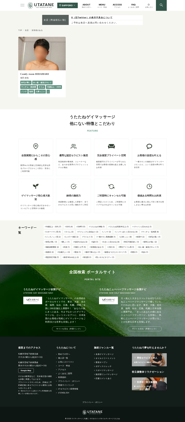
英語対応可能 (52, 257)
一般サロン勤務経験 (107, 237)
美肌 (134, 252)
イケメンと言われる (143, 226)
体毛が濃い (154, 237)
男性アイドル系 (126, 247)
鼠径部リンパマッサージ (107, 374)
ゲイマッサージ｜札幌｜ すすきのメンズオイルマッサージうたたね (96, 418)
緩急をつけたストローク (115, 252)
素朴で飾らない (93, 252)
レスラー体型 (71, 237)
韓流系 (87, 257)
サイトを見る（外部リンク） (69, 329)
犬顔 (111, 247)
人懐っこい (126, 237)
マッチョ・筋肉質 (150, 232)
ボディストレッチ (104, 366)
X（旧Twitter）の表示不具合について (92, 17)
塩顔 (95, 242)
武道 (67, 247)
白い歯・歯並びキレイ (149, 247)
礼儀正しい (64, 252)
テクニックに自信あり (88, 232)
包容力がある (80, 242)
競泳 (78, 252)
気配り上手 (80, 247)
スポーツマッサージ (105, 370)
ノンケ (107, 232)
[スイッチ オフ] (161, 5)
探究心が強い (150, 242)
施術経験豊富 (52, 247)
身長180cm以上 (71, 257)
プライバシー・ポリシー (92, 402)
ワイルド (88, 237)
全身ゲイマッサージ (105, 354)
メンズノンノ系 (53, 237)
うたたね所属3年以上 (119, 226)
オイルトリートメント (106, 358)
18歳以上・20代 (53, 226)
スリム (69, 232)
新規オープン (102, 362)
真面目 (50, 252)
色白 (145, 252)
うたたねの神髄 (97, 226)
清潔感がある (97, 247)
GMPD (81, 226)
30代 (69, 226)
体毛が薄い (51, 242)
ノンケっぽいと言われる (127, 232)
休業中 (140, 237)
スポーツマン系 (53, 232)
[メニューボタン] (22, 5)
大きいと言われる (111, 242)
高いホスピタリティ (105, 257)
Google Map (26, 370)
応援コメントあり (104, 378)
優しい (66, 242)
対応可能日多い (131, 242)
